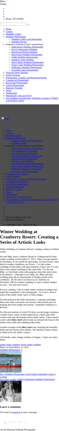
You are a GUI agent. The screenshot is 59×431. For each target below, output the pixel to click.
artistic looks (5, 344)
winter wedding (34, 344)
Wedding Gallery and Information (26, 39)
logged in (16, 412)
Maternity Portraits (14, 88)
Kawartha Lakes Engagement (24, 70)
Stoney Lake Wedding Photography (27, 65)
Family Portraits (13, 75)
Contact (9, 31)
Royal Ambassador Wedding (24, 49)
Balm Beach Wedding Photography (27, 47)
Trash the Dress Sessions (17, 72)
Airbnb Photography (15, 85)
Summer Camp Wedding (22, 60)
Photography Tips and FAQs (19, 95)
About (8, 90)
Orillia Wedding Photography (24, 57)
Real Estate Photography (17, 83)
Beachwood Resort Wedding (24, 52)
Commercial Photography (17, 80)
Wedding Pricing (19, 42)
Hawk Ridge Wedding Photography (27, 62)
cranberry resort (19, 344)
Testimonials (11, 93)
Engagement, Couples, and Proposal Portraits (26, 77)
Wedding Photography (16, 36)
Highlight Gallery (14, 34)
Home (8, 29)
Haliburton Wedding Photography (26, 67)
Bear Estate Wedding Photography (27, 54)
